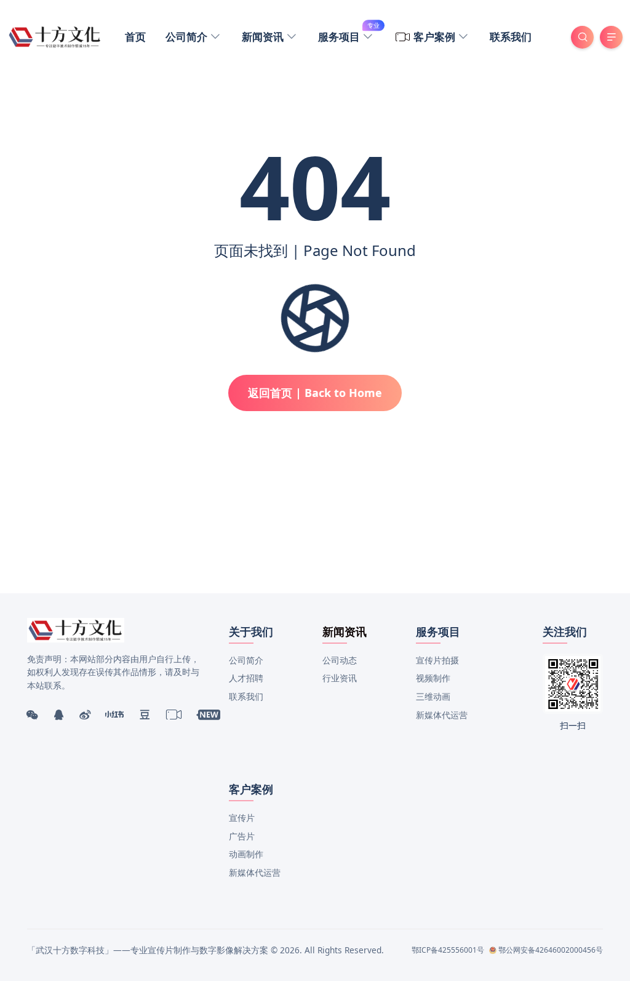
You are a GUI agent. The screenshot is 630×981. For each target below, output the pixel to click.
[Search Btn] (582, 37)
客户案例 (435, 37)
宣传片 (242, 817)
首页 (135, 37)
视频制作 (433, 678)
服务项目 (349, 35)
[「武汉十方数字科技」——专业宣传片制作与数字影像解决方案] (55, 35)
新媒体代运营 (442, 715)
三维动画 (433, 696)
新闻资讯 (264, 37)
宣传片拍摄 (437, 660)
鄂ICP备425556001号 (448, 950)
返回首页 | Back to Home (315, 392)
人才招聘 (246, 678)
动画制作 (246, 854)
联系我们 (511, 37)
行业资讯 (339, 678)
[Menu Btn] (611, 37)
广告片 (242, 836)
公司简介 (187, 37)
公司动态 (339, 660)
